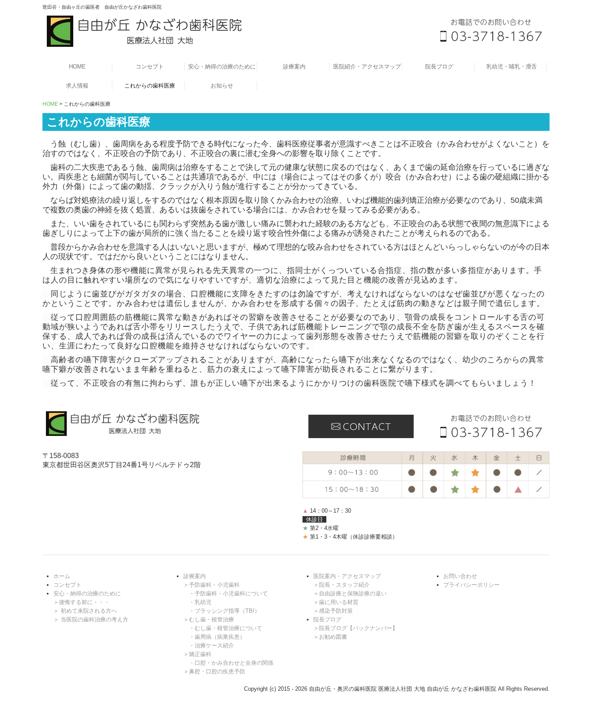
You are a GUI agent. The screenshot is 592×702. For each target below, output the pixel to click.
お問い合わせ (460, 576)
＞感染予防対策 (333, 611)
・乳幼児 (200, 602)
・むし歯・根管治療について (225, 628)
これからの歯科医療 (149, 85)
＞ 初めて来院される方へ (85, 611)
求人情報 (77, 85)
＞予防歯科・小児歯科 (211, 585)
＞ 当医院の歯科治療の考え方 (90, 619)
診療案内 (294, 66)
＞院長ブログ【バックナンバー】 (355, 628)
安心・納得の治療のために (222, 66)
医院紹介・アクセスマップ (367, 66)
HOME (77, 66)
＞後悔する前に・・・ (81, 602)
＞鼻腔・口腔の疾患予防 (214, 671)
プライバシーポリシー (471, 585)
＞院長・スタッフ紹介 (341, 585)
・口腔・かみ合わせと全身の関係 (231, 663)
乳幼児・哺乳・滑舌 (511, 66)
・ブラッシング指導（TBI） (224, 611)
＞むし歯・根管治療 (208, 619)
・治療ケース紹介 (211, 645)
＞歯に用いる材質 (335, 602)
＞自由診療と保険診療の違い (350, 593)
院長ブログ (439, 66)
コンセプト (150, 66)
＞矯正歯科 (197, 654)
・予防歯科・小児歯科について (228, 593)
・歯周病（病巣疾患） (217, 637)
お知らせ (222, 85)
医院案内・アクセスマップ (347, 576)
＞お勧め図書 (330, 637)
